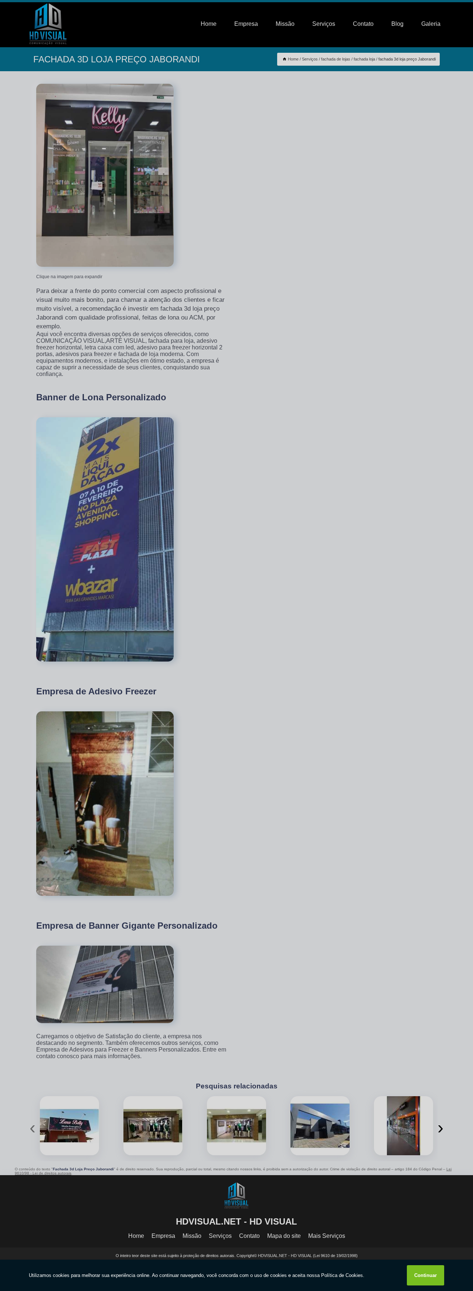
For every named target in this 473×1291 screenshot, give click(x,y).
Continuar (425, 1275)
